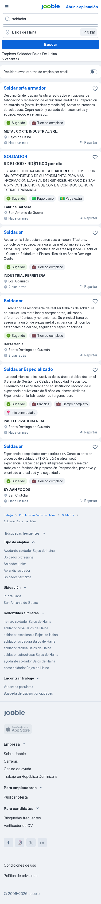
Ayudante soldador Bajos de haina (29, 551)
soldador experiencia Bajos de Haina (31, 635)
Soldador (13, 232)
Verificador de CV (18, 825)
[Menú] (6, 6)
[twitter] (31, 842)
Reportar (90, 142)
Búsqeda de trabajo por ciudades (28, 693)
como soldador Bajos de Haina (26, 668)
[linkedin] (42, 842)
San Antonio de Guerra (21, 603)
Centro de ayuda (17, 768)
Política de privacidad (21, 875)
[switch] (93, 71)
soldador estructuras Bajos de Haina (31, 655)
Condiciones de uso (20, 865)
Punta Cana (13, 596)
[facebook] (8, 842)
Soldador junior (15, 564)
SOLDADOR (15, 156)
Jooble (34, 893)
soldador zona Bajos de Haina (26, 628)
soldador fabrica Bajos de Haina (27, 648)
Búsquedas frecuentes (22, 533)
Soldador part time (17, 577)
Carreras (11, 761)
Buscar (50, 44)
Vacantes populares (18, 687)
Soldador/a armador (25, 88)
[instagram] (19, 842)
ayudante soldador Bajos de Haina (29, 661)
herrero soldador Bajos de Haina (27, 621)
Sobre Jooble (15, 753)
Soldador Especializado (28, 369)
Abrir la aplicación (82, 6)
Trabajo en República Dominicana (31, 776)
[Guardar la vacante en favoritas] (95, 89)
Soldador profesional (19, 557)
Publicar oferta (16, 797)
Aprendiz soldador (17, 570)
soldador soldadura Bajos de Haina (29, 641)
